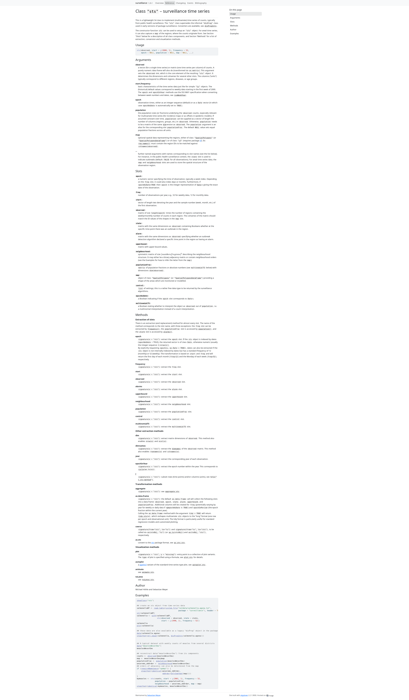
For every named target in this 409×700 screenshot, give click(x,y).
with (154, 616)
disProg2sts (210, 26)
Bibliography (201, 3)
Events (190, 3)
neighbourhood (165, 664)
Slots (232, 21)
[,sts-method (144, 480)
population (161, 661)
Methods (234, 25)
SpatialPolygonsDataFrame (152, 141)
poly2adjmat (177, 674)
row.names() (144, 144)
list (140, 288)
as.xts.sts (179, 543)
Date (199, 185)
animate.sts (148, 572)
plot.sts (188, 557)
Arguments (235, 17)
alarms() (167, 332)
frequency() (153, 329)
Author (233, 29)
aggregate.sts (172, 492)
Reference (169, 3)
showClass (141, 601)
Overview (159, 3)
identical (156, 671)
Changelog (181, 3)
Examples (234, 33)
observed (152, 656)
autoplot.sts (198, 565)
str (138, 613)
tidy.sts (142, 516)
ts (198, 87)
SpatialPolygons (204, 138)
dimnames (176, 449)
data (139, 633)
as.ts (171, 532)
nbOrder (166, 674)
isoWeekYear (180, 95)
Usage (233, 13)
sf (180, 141)
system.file (171, 608)
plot (139, 626)
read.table (159, 608)
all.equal (152, 636)
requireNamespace (149, 669)
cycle (141, 469)
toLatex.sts (148, 580)
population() (205, 329)
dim (164, 125)
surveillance (141, 2)
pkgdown (244, 695)
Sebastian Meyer (153, 695)
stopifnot (141, 636)
